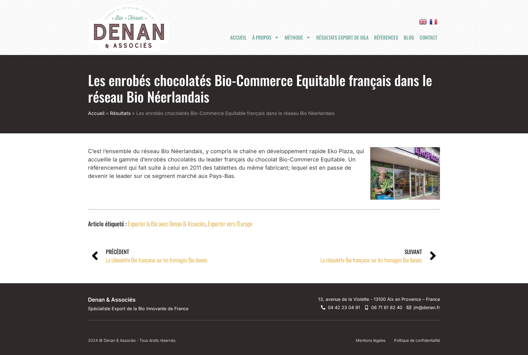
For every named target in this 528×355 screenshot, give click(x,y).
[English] (421, 21)
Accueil (238, 37)
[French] (432, 21)
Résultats (120, 113)
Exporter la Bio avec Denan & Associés (167, 223)
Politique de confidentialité (417, 340)
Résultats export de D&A (342, 37)
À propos (261, 37)
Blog (409, 37)
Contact (428, 37)
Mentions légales (371, 340)
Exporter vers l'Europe (230, 223)
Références (386, 37)
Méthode (294, 37)
